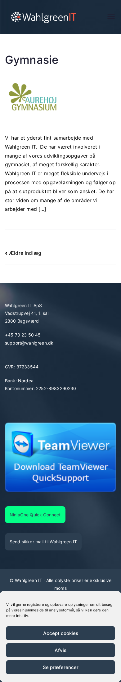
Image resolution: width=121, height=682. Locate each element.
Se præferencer (60, 667)
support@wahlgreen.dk (29, 342)
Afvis (60, 650)
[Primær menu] (111, 17)
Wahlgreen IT (28, 580)
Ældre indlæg (25, 253)
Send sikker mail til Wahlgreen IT (43, 541)
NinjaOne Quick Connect (35, 514)
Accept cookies (60, 633)
